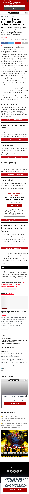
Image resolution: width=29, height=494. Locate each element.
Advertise (11, 463)
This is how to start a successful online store (13, 332)
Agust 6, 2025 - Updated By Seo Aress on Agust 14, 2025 (15, 39)
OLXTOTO (7, 289)
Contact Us (17, 463)
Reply (3, 370)
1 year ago (8, 351)
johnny (3, 351)
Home (2, 16)
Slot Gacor (12, 16)
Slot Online (6, 16)
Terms (9, 467)
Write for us (11, 465)
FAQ (23, 465)
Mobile (5, 465)
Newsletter (17, 465)
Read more (4, 328)
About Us (5, 463)
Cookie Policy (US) (16, 467)
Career (22, 463)
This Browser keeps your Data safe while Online (14, 343)
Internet (4, 308)
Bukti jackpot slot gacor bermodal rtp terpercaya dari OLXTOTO (13, 284)
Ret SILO (4, 315)
